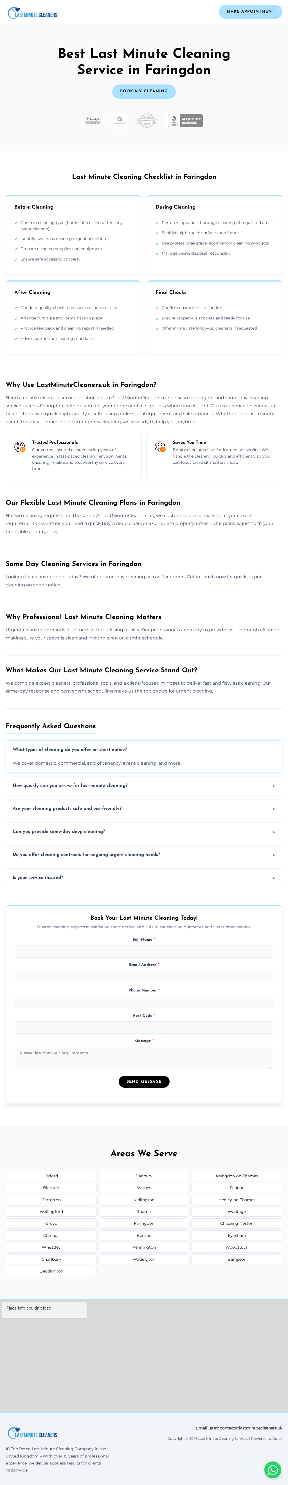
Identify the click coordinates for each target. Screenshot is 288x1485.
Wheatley (51, 1247)
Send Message (144, 1082)
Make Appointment (250, 12)
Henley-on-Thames (237, 1199)
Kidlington (144, 1199)
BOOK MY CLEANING (144, 91)
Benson (144, 1235)
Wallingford (51, 1211)
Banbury (144, 1175)
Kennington (144, 1247)
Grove (51, 1223)
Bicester (51, 1187)
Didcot (237, 1187)
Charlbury (51, 1259)
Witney (144, 1187)
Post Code (144, 1016)
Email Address (144, 965)
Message (144, 1041)
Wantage (237, 1211)
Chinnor (51, 1235)
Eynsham (237, 1235)
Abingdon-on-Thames (236, 1175)
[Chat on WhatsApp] (272, 1469)
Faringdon (144, 1223)
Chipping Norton (236, 1223)
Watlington (144, 1259)
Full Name (144, 940)
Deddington (51, 1271)
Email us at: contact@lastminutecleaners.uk (239, 1428)
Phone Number (144, 990)
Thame (144, 1211)
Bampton (237, 1259)
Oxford (51, 1175)
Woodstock (237, 1247)
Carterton (51, 1199)
